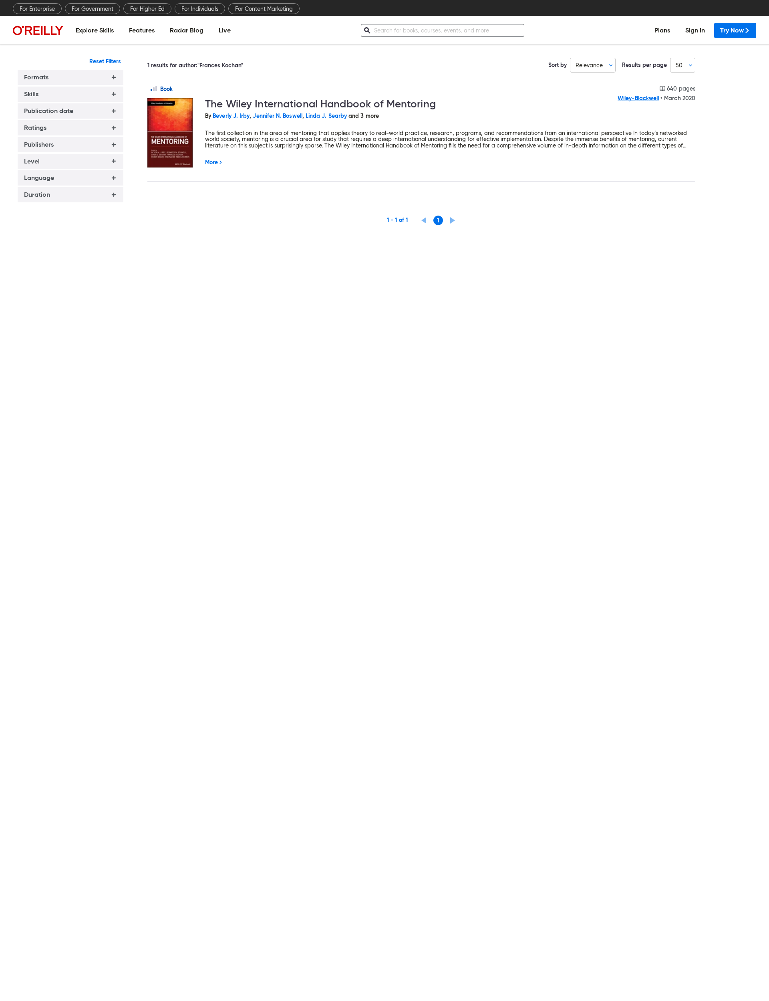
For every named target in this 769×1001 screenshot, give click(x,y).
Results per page (644, 65)
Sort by (557, 65)
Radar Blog (186, 30)
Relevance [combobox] (589, 65)
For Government (92, 8)
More (211, 162)
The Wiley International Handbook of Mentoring (320, 103)
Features (142, 30)
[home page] (38, 30)
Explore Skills (95, 30)
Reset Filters (105, 61)
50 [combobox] (679, 65)
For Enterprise (37, 8)
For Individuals (199, 8)
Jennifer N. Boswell (277, 115)
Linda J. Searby (326, 115)
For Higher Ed (147, 8)
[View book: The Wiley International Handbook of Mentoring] (173, 133)
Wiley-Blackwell (638, 98)
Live (225, 30)
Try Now (732, 30)
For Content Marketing (264, 8)
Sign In (695, 30)
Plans (662, 30)
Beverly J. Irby (231, 115)
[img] (154, 88)
